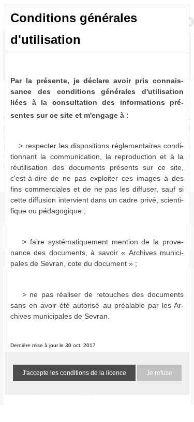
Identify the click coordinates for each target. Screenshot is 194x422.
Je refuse (159, 373)
